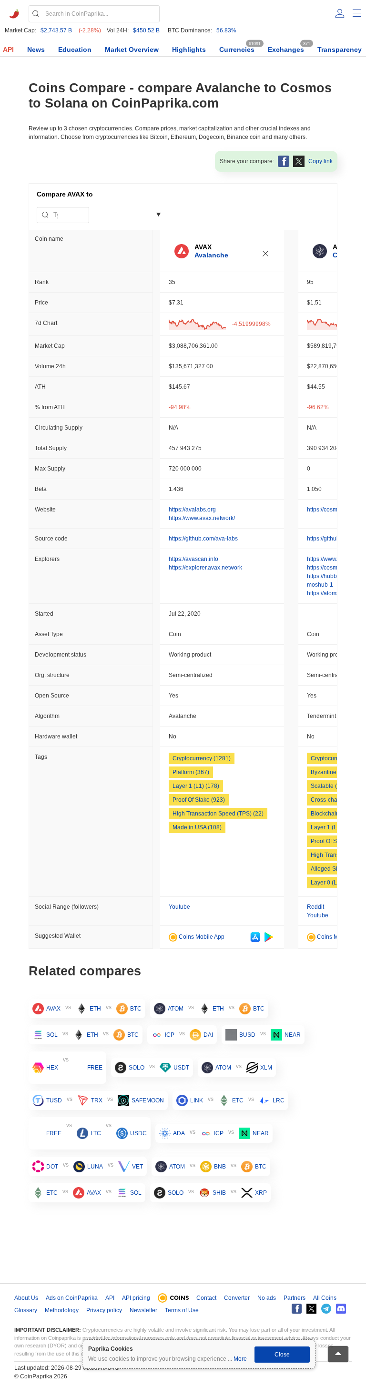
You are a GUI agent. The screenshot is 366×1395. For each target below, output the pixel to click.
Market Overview (132, 49)
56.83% (226, 30)
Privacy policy (104, 1310)
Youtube (179, 907)
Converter (237, 1298)
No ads (266, 1298)
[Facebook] (297, 1309)
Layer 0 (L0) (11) (332, 882)
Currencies (236, 49)
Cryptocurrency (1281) (202, 758)
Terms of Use (182, 1310)
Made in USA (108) (197, 827)
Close (282, 1354)
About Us (26, 1298)
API (8, 49)
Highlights (189, 49)
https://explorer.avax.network (205, 567)
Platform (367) (191, 772)
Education (75, 49)
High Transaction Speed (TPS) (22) (218, 813)
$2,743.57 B (56, 30)
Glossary (25, 1310)
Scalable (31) (328, 786)
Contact (206, 1298)
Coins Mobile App (200, 936)
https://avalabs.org (192, 509)
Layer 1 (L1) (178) (196, 786)
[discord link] (341, 1309)
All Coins (324, 1298)
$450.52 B (146, 30)
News (36, 49)
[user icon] (340, 13)
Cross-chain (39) (332, 799)
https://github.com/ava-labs (203, 538)
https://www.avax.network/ (202, 518)
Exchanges (286, 49)
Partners (294, 1298)
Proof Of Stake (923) (199, 799)
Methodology (62, 1310)
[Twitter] (311, 1309)
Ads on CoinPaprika (72, 1298)
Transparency (339, 49)
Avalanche (211, 255)
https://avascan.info (193, 559)
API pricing (136, 1298)
